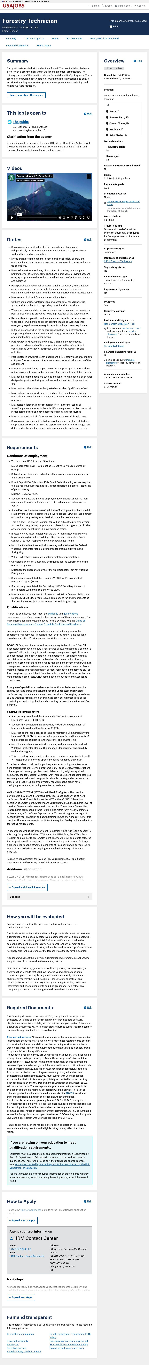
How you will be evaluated (104, 38)
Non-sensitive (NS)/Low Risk (119, 324)
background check (131, 328)
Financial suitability (17, 1341)
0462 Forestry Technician (118, 261)
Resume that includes (19, 1037)
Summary (11, 38)
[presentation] (123, 111)
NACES (70, 1093)
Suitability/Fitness (114, 346)
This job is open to (34, 38)
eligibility (53, 613)
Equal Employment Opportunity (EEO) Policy (70, 1336)
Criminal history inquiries (20, 1334)
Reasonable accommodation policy (69, 1344)
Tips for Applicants (30, 1210)
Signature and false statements (67, 1348)
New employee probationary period (69, 1341)
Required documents (17, 45)
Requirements (74, 38)
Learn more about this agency (26, 95)
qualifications (70, 613)
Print (115, 26)
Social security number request (24, 1351)
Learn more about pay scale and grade (123, 203)
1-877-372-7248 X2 (20, 1249)
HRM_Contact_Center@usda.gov (26, 1256)
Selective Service (16, 1348)
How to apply (44, 45)
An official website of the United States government (27, 1)
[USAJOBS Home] (14, 6)
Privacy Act (13, 1344)
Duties (55, 38)
